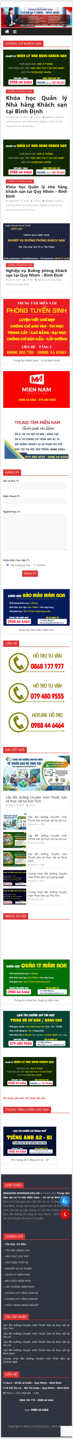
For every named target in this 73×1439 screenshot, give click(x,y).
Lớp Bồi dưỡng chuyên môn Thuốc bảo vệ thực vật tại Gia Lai (47, 837)
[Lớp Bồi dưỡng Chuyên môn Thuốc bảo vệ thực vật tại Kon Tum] (36, 757)
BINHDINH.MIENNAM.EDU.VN (21, 1193)
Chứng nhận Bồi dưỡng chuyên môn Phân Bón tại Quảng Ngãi (47, 875)
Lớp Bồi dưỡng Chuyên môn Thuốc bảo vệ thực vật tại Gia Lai (47, 818)
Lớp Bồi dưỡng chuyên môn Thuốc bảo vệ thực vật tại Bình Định (47, 857)
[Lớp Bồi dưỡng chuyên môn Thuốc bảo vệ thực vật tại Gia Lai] (14, 834)
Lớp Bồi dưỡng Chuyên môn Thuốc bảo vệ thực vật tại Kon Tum (36, 799)
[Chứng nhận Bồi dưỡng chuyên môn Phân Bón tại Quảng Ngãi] (14, 872)
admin (37, 117)
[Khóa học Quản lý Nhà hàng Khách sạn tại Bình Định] (36, 52)
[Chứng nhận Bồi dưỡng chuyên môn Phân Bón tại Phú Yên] (14, 890)
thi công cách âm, (14, 1098)
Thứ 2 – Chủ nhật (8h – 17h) (22, 1393)
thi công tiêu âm (35, 1098)
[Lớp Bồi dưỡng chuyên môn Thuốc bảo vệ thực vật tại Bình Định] (14, 852)
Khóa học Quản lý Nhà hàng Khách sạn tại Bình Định (36, 104)
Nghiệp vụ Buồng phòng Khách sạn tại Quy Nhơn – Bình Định (36, 273)
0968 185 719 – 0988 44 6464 (36, 1400)
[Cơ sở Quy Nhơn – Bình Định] (7, 31)
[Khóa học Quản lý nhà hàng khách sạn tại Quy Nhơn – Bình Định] (36, 142)
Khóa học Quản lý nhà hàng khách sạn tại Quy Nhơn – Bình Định (36, 191)
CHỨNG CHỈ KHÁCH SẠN (20, 91)
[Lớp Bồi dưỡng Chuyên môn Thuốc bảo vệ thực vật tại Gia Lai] (14, 815)
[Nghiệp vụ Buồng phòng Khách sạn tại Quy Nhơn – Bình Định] (36, 225)
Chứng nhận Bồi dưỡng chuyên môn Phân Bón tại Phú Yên (47, 893)
